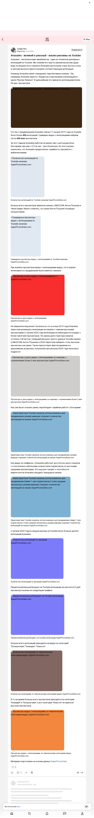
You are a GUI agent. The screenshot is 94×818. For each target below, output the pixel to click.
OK (86, 807)
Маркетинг (21, 51)
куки (18, 806)
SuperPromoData (59, 761)
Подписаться (77, 50)
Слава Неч (22, 49)
